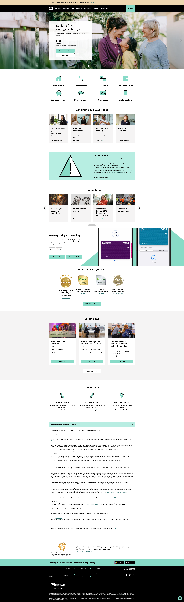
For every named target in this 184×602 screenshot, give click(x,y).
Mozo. (116, 528)
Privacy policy (67, 571)
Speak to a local (62, 402)
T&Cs (52, 440)
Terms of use (83, 576)
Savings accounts (58, 100)
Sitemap (98, 573)
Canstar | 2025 (66, 298)
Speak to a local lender (123, 129)
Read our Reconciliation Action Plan (85, 551)
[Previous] (3, 40)
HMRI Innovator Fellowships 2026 (58, 342)
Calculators (103, 85)
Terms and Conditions (121, 594)
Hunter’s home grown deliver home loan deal (91, 342)
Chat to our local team (78, 129)
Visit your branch (121, 402)
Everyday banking (125, 85)
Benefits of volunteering (123, 210)
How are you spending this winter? (56, 211)
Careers (51, 576)
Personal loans (80, 100)
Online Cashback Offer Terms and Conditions (116, 492)
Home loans (58, 85)
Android (98, 598)
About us (51, 568)
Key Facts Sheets (100, 571)
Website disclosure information (68, 574)
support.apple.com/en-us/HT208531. (91, 504)
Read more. (93, 2)
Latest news (83, 571)
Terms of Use (58, 501)
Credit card (103, 100)
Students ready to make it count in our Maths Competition (119, 343)
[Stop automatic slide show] (89, 66)
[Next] (139, 208)
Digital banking (125, 100)
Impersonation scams (79, 210)
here (115, 497)
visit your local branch (116, 172)
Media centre (83, 568)
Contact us (51, 571)
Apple (94, 598)
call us (103, 172)
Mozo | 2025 (100, 293)
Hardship (82, 573)
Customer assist (58, 128)
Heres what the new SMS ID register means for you (102, 212)
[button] (58, 8)
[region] (92, 211)
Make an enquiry (92, 402)
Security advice (101, 155)
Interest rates (81, 85)
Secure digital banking (102, 129)
